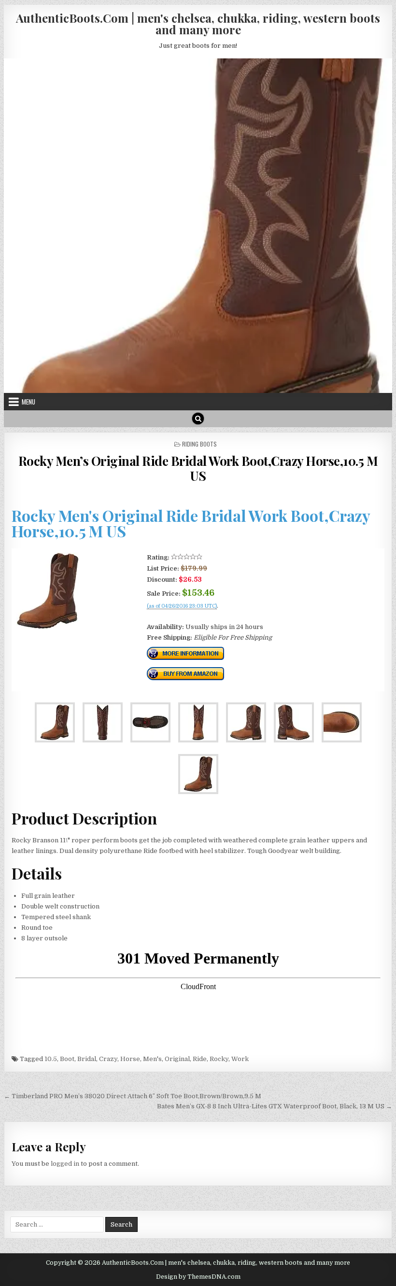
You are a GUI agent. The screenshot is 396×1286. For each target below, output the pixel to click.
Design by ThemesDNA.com (198, 1276)
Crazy (108, 1058)
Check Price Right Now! (179, 616)
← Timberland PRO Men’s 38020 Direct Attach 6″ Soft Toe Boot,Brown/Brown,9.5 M (132, 1096)
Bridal (86, 1058)
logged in (65, 1163)
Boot (67, 1058)
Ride (200, 1058)
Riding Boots (199, 444)
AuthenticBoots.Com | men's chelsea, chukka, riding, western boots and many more (198, 23)
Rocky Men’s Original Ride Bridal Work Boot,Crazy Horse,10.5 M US (198, 468)
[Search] (198, 418)
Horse (130, 1058)
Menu (28, 401)
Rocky (219, 1058)
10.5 (50, 1058)
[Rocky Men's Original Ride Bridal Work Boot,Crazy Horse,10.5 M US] (47, 627)
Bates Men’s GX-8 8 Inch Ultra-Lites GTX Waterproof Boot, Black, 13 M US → (274, 1106)
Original (177, 1058)
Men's (152, 1058)
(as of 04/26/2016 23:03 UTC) (182, 606)
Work (240, 1058)
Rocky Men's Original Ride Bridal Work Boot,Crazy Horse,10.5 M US (191, 523)
